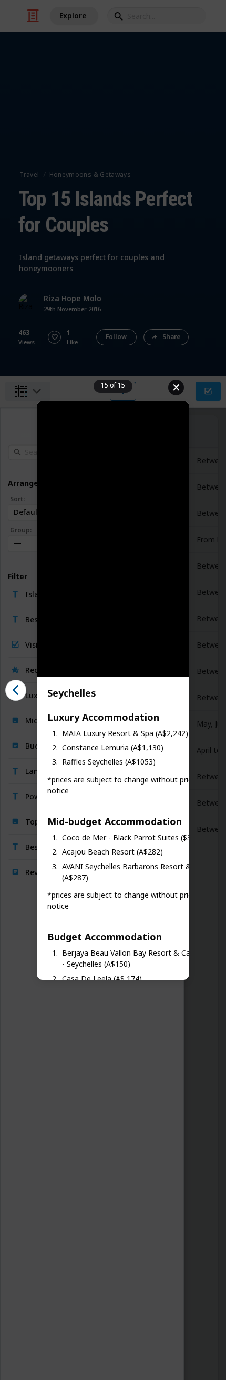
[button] (15, 690)
